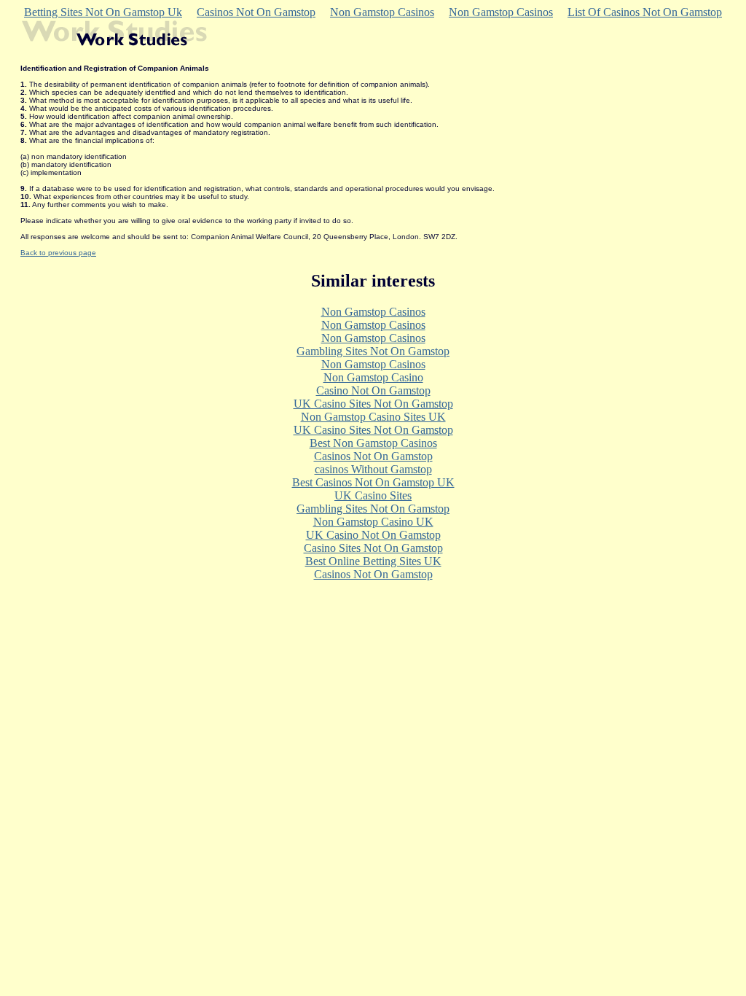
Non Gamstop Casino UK (373, 521)
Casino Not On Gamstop (373, 390)
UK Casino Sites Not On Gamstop (373, 403)
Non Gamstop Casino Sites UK (373, 417)
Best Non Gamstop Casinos (373, 443)
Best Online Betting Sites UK (373, 561)
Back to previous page (58, 253)
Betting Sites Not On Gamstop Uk (103, 12)
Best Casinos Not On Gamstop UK (373, 482)
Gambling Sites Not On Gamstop (373, 351)
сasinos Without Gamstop (373, 469)
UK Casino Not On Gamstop (373, 535)
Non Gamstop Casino (373, 377)
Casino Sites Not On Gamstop (373, 548)
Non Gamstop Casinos (382, 12)
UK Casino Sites (373, 495)
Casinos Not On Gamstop (256, 12)
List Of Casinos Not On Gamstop (645, 12)
